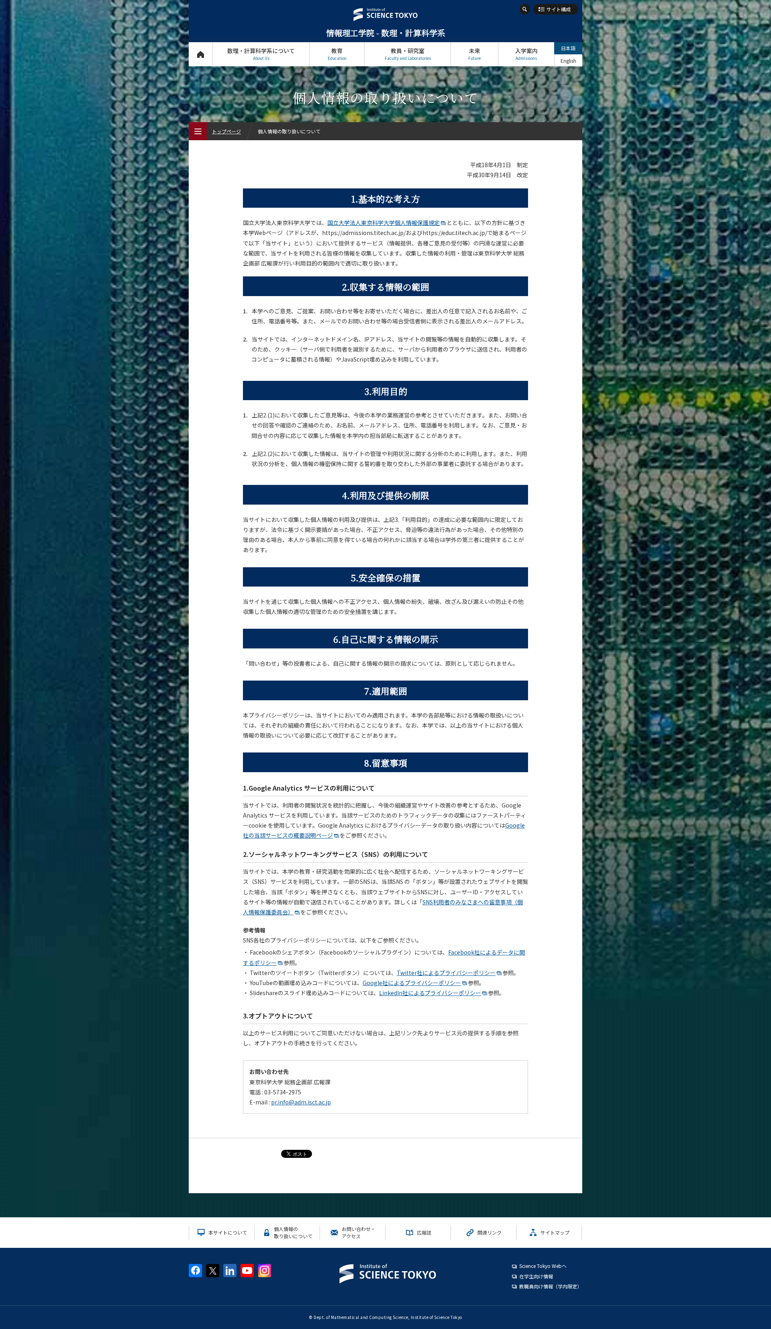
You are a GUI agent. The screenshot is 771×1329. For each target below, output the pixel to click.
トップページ (200, 54)
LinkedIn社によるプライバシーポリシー (430, 993)
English (568, 60)
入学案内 (526, 54)
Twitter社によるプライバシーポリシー (446, 973)
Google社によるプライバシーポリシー (412, 983)
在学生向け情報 (536, 1276)
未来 (474, 54)
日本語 (568, 48)
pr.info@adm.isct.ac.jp (301, 1102)
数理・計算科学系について (261, 54)
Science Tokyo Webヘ (543, 1265)
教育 (337, 54)
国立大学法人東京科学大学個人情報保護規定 (383, 223)
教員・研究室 (408, 54)
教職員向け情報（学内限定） (550, 1286)
